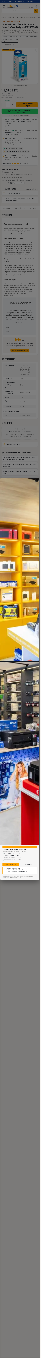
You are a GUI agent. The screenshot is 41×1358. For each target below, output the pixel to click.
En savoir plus (29, 864)
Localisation (11, 864)
